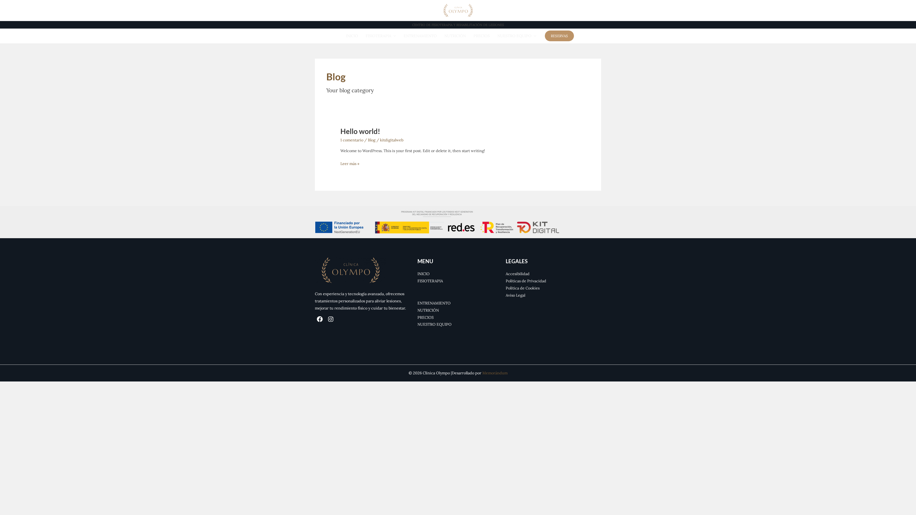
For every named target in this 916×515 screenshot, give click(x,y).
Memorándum (495, 373)
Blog (371, 140)
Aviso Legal (515, 295)
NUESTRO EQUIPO (514, 35)
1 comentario (351, 140)
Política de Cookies (523, 288)
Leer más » (349, 163)
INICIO (352, 35)
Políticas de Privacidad (526, 280)
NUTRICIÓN (455, 35)
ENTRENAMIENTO (420, 35)
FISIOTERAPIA (378, 35)
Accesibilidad (518, 273)
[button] (393, 36)
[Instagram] (331, 319)
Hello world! (360, 131)
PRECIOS (482, 35)
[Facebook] (320, 319)
